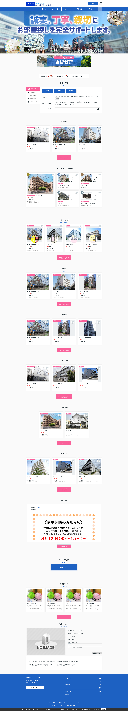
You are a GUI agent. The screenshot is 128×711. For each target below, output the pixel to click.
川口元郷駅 (66, 96)
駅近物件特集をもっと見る (64, 304)
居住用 (47, 91)
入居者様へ (44, 9)
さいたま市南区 (62, 102)
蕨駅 (92, 96)
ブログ (66, 687)
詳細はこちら (64, 567)
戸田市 (77, 102)
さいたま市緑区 (94, 102)
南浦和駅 (76, 96)
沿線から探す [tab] (33, 92)
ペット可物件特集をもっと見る (64, 489)
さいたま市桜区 (86, 102)
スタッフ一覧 (67, 9)
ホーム (32, 9)
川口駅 (56, 96)
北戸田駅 (57, 98)
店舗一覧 (93, 3)
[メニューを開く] (100, 9)
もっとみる (64, 617)
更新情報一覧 (64, 546)
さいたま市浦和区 (71, 102)
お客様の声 (67, 684)
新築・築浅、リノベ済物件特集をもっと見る (64, 396)
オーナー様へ (55, 9)
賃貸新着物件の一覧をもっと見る (64, 157)
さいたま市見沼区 (67, 104)
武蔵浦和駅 (81, 96)
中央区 (74, 104)
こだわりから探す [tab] (34, 101)
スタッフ (67, 681)
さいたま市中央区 (59, 104)
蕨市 (81, 102)
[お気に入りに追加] (46, 129)
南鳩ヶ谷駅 (87, 96)
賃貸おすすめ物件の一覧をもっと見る (64, 258)
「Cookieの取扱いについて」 (86, 709)
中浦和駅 (96, 96)
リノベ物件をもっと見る (64, 443)
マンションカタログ (53, 702)
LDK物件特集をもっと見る (64, 350)
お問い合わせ (91, 9)
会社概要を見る (97, 653)
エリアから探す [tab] (33, 88)
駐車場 (71, 91)
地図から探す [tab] (33, 95)
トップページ (68, 678)
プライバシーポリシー (68, 702)
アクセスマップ (68, 691)
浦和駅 (71, 96)
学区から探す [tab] (33, 98)
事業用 (59, 91)
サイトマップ (77, 702)
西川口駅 (61, 96)
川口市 (56, 102)
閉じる (103, 709)
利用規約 (60, 702)
